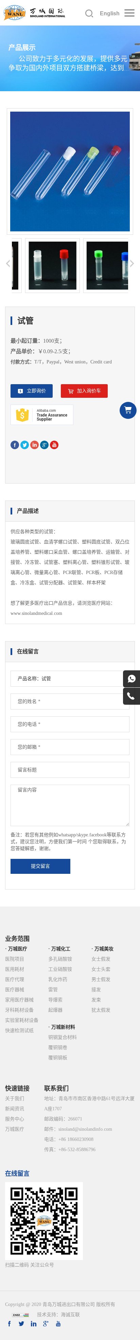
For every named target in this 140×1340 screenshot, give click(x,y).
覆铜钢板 (57, 1057)
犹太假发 (100, 1010)
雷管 (53, 989)
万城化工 (60, 948)
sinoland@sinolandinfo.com (85, 1129)
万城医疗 (17, 948)
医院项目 (14, 959)
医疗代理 (14, 979)
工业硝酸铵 (60, 969)
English (110, 13)
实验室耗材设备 (21, 1020)
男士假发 (100, 979)
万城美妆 (103, 948)
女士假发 (100, 959)
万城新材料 (63, 1027)
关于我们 (14, 1098)
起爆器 (55, 1010)
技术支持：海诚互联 (58, 1314)
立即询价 (36, 390)
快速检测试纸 (19, 1030)
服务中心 (14, 1119)
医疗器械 (14, 989)
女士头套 (100, 969)
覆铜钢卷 (57, 1047)
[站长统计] (20, 1314)
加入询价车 (89, 390)
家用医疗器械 (19, 999)
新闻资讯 (14, 1108)
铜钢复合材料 (62, 1037)
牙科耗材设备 (19, 1010)
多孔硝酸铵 (60, 959)
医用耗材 (14, 969)
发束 (96, 999)
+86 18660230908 (75, 1139)
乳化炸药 (57, 979)
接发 (96, 989)
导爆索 (55, 999)
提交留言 (40, 866)
